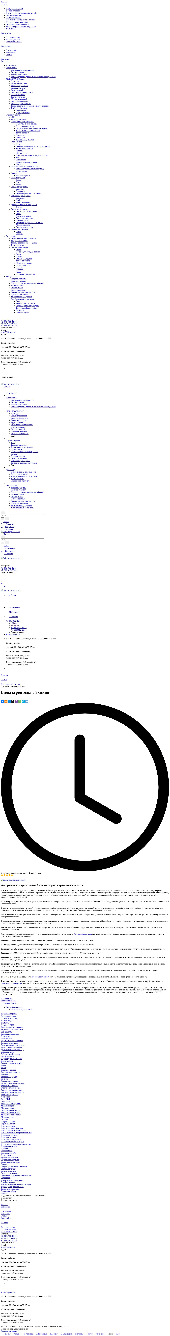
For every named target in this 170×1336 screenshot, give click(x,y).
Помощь (4, 1222)
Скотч (18, 214)
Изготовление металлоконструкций (21, 13)
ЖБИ (13, 117)
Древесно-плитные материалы (24, 205)
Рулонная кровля (23, 175)
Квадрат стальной (18, 88)
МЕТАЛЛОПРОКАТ (15, 79)
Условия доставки (13, 39)
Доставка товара (13, 11)
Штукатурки (21, 153)
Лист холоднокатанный (21, 104)
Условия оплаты (13, 37)
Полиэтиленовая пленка (26, 124)
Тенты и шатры (17, 245)
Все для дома (12, 276)
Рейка (18, 184)
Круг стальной (17, 90)
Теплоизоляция (22, 133)
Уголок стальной (18, 97)
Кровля (14, 173)
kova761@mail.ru (8, 332)
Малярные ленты (23, 225)
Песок (18, 232)
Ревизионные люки (19, 74)
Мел (18, 157)
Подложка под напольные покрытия (31, 128)
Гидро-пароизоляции (25, 126)
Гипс (18, 144)
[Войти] (2, 578)
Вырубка (20, 189)
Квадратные (21, 110)
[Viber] (16, 701)
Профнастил (21, 191)
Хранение (10, 29)
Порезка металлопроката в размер (20, 20)
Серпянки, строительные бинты (29, 223)
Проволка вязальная (19, 294)
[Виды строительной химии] (13, 880)
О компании (11, 50)
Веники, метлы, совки (25, 303)
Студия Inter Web (35, 1329)
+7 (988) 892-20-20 (9, 325)
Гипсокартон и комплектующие (24, 166)
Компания (5, 1207)
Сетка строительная (24, 227)
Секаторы (20, 270)
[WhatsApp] (19, 701)
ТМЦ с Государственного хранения (21, 26)
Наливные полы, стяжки (26, 162)
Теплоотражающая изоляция (28, 130)
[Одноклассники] (5, 701)
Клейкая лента (22, 220)
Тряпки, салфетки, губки (26, 308)
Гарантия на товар (14, 42)
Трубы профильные (19, 108)
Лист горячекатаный (19, 101)
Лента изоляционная (24, 218)
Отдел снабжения (13, 17)
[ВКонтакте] (2, 701)
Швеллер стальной (19, 99)
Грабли (19, 256)
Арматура (15, 81)
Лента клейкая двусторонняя (28, 211)
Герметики (20, 198)
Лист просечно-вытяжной (22, 92)
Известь (19, 151)
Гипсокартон (21, 171)
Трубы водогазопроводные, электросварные (30, 106)
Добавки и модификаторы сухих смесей (33, 146)
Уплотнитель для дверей (21, 297)
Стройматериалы (13, 115)
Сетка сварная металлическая (28, 193)
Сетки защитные (18, 290)
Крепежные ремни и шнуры (23, 292)
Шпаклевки (21, 160)
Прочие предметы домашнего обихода (27, 283)
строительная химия (40, 977)
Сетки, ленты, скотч (19, 209)
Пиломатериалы (18, 178)
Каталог (4, 1205)
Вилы (18, 254)
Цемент (19, 164)
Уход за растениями (19, 241)
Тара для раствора (18, 119)
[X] (12, 701)
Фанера (19, 207)
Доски (18, 180)
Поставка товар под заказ (17, 22)
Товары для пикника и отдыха (24, 243)
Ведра (18, 301)
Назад (14, 623)
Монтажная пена (23, 202)
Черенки (19, 267)
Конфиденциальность (10, 1331)
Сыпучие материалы (20, 229)
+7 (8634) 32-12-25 (9, 321)
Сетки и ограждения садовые (23, 238)
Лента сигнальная (23, 216)
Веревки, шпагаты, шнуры (27, 306)
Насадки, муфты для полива (28, 252)
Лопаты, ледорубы (24, 258)
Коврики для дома (18, 279)
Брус (18, 182)
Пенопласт (20, 135)
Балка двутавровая (19, 83)
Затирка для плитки (24, 148)
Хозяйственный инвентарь (22, 299)
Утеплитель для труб (25, 139)
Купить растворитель (83, 934)
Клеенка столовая (18, 281)
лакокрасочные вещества (11, 983)
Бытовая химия (17, 285)
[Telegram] (26, 701)
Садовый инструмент (20, 247)
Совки (18, 272)
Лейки (18, 249)
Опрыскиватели (23, 265)
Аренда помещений (14, 8)
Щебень (19, 234)
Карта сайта (6, 1218)
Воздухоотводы (17, 72)
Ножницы (20, 310)
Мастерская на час (14, 15)
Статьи (9, 55)
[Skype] (23, 701)
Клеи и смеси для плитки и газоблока (32, 155)
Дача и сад (10, 236)
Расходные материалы (25, 274)
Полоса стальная (18, 95)
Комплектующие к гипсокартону (30, 169)
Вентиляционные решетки (22, 70)
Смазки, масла (17, 288)
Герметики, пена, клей (20, 196)
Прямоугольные (22, 113)
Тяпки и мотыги (23, 261)
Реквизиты (10, 52)
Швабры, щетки (22, 312)
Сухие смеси (16, 142)
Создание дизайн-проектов (17, 24)
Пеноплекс (20, 137)
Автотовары (11, 65)
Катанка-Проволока (19, 86)
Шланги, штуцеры (24, 263)
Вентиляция (11, 68)
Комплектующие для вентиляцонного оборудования (33, 77)
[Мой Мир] (9, 701)
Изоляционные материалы (22, 122)
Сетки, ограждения (19, 187)
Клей (18, 200)
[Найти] (7, 518)
